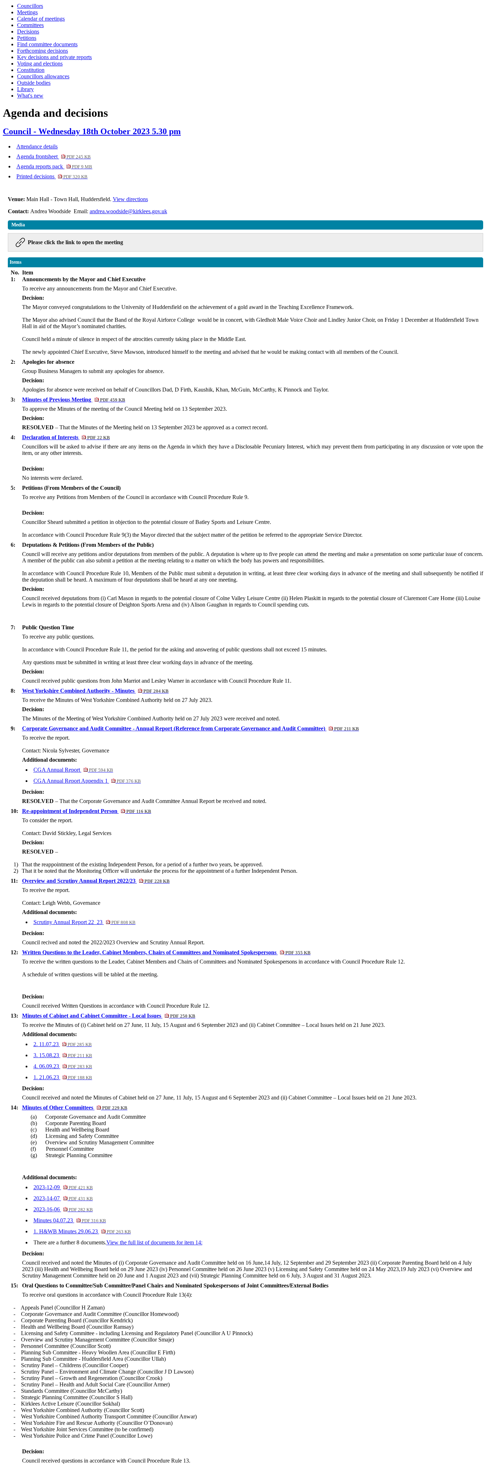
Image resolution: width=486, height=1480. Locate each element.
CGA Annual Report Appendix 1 (87, 781)
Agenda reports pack (54, 166)
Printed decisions (52, 176)
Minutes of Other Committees (74, 1107)
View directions (130, 199)
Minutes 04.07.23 (69, 1220)
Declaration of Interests (66, 437)
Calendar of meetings (41, 19)
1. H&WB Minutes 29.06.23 (82, 1231)
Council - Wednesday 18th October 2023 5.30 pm (92, 131)
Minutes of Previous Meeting (73, 400)
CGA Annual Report (73, 770)
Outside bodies (34, 83)
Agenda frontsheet (53, 156)
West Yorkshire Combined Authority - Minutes (95, 691)
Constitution (30, 70)
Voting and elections (40, 64)
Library (25, 89)
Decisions (28, 31)
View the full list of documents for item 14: (154, 1242)
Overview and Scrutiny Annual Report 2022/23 (96, 881)
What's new (30, 96)
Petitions (26, 38)
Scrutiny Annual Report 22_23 (84, 922)
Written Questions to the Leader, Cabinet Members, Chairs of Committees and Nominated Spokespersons (166, 952)
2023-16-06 (63, 1209)
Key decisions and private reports (54, 57)
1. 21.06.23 (62, 1077)
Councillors (30, 6)
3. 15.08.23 (62, 1055)
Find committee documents (47, 44)
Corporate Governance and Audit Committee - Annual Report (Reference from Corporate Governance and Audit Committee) (190, 728)
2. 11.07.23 (62, 1044)
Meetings (27, 12)
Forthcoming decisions (42, 51)
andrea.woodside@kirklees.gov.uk (128, 211)
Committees (30, 25)
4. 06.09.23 (62, 1066)
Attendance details (37, 146)
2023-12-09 (63, 1187)
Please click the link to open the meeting (75, 242)
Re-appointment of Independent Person (86, 811)
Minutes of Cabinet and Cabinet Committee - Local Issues (108, 1016)
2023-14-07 (63, 1198)
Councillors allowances (43, 76)
